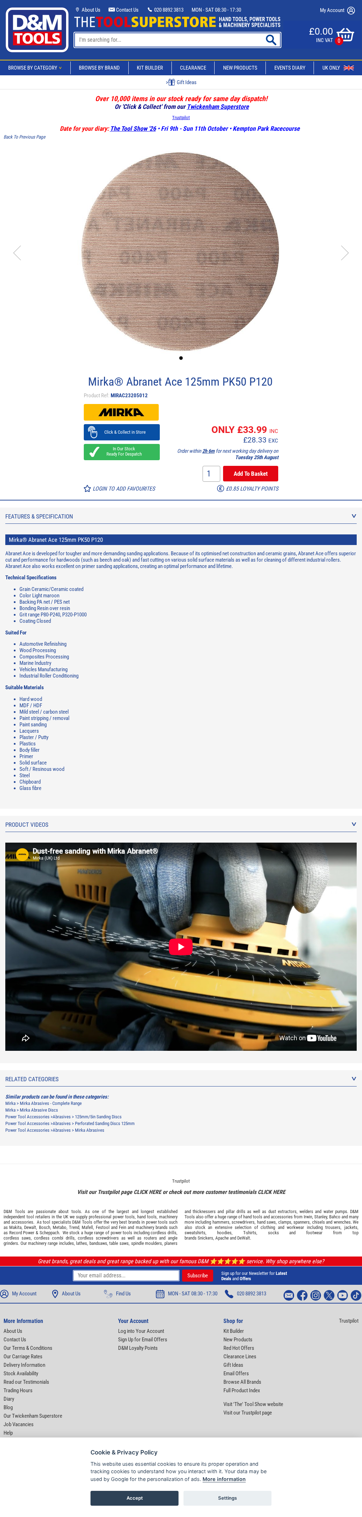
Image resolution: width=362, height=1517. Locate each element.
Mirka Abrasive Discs (39, 1110)
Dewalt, (30, 1227)
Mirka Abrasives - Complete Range (51, 1103)
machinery (168, 1216)
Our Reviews (185, 82)
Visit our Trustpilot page (247, 1413)
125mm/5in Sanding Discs (98, 1116)
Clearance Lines (239, 1356)
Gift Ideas (233, 1365)
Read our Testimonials (26, 1382)
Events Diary (289, 68)
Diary (9, 1399)
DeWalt (243, 1238)
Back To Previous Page (24, 137)
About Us (90, 10)
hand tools (147, 1216)
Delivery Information (24, 1365)
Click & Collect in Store (122, 432)
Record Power (22, 1232)
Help (8, 1433)
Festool (103, 1227)
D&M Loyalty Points (138, 1348)
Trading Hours (18, 1390)
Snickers (205, 1238)
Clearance (193, 68)
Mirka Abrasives (89, 1130)
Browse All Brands (242, 1382)
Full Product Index (241, 1390)
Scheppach (49, 1232)
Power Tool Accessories (27, 1116)
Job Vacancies (19, 1424)
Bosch (44, 1227)
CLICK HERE (147, 1192)
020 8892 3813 (168, 10)
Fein (122, 1227)
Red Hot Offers (238, 1348)
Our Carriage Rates (23, 1356)
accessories (22, 1222)
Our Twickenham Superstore (33, 1416)
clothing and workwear (282, 1227)
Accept (135, 1498)
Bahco (334, 1216)
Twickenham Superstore (218, 106)
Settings (227, 1498)
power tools (124, 1216)
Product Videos (26, 824)
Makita (15, 1227)
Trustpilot (181, 117)
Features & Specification (39, 516)
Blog (8, 1407)
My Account (332, 10)
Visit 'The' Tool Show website (253, 1404)
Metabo (59, 1227)
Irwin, (308, 1216)
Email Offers (236, 1373)
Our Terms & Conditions (28, 1348)
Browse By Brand (99, 68)
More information (224, 1479)
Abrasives (62, 1116)
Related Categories (32, 1079)
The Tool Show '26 (133, 128)
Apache (222, 1238)
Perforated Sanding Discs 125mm (105, 1123)
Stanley (320, 1216)
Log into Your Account (141, 1331)
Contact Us (127, 10)
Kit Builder (150, 68)
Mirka (10, 1103)
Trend (74, 1227)
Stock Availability (21, 1373)
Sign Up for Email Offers (142, 1339)
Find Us (123, 1293)
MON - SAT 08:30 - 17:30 (216, 10)
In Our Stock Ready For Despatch (122, 451)
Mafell (87, 1227)
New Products (240, 68)
